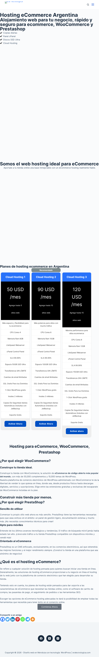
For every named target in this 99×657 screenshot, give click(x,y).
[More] (32, 619)
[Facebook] (2, 619)
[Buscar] (88, 5)
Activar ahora (77, 431)
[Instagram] (58, 638)
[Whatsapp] (22, 619)
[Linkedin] (12, 619)
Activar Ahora (15, 423)
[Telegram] (27, 619)
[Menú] (93, 4)
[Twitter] (7, 619)
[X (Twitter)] (49, 638)
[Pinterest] (17, 619)
